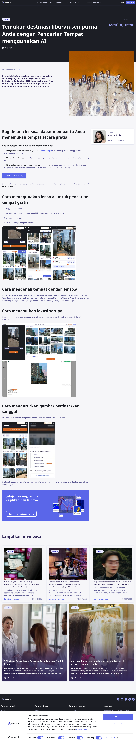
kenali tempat (46, 150)
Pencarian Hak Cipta (92, 2)
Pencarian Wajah (73, 2)
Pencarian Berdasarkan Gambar (48, 2)
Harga (3, 711)
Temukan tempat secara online (21, 514)
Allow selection (118, 724)
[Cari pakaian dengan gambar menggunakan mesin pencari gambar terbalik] (101, 642)
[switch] (61, 737)
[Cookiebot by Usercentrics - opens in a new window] (13, 737)
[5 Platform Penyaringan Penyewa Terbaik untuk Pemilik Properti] (34, 642)
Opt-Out (72, 711)
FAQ (37, 711)
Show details (110, 738)
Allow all (118, 717)
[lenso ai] (6, 2)
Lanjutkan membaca (10, 547)
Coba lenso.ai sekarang (14, 176)
